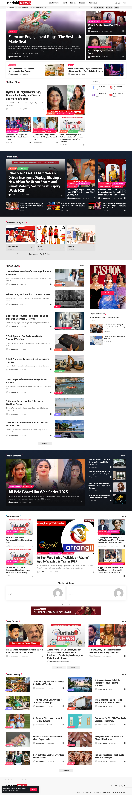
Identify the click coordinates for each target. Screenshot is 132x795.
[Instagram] (99, 95)
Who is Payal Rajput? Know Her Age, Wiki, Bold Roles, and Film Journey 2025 (80, 192)
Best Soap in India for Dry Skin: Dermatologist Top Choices (21, 69)
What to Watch (14, 456)
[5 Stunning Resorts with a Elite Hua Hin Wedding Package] (69, 407)
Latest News (13, 266)
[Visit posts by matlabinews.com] (10, 57)
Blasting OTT (105, 21)
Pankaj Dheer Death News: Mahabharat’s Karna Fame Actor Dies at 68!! (24, 651)
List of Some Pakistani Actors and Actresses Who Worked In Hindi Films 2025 (31, 205)
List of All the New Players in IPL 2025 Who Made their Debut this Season (17, 137)
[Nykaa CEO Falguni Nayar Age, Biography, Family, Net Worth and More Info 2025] (66, 100)
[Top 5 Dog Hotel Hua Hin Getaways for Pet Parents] (69, 386)
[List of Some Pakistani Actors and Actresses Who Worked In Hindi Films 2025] (12, 206)
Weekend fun (117, 186)
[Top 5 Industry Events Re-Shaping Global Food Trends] (18, 684)
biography (60, 113)
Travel (117, 7)
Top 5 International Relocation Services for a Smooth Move (108, 701)
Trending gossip (39, 131)
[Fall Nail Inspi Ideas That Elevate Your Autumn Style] (80, 758)
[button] (33, 789)
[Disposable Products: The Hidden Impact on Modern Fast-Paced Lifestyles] (69, 321)
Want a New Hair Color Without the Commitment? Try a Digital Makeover (99, 486)
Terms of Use (14, 790)
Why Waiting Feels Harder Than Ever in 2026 (28, 294)
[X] (122, 786)
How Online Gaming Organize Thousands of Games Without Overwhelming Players (85, 69)
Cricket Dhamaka (12, 128)
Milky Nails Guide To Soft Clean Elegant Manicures (109, 738)
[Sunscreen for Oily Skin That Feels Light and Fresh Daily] (80, 721)
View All (82, 265)
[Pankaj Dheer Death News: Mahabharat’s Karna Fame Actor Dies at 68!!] (24, 635)
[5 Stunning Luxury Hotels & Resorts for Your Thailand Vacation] (80, 684)
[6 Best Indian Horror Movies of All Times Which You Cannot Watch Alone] (53, 206)
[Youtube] (116, 95)
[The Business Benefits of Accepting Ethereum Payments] (69, 277)
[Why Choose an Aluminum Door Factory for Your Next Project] (119, 475)
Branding (70, 113)
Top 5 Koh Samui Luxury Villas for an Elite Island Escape (48, 701)
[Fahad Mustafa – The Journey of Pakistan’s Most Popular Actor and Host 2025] (45, 124)
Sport (57, 306)
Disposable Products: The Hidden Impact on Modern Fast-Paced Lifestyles (27, 317)
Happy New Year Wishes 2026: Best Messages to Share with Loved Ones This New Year (110, 570)
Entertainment (99, 7)
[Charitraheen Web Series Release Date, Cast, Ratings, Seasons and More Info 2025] (95, 206)
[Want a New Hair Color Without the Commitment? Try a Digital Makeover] (119, 487)
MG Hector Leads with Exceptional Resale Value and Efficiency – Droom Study (18, 570)
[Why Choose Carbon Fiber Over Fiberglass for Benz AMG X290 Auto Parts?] (119, 463)
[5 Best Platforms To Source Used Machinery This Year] (69, 364)
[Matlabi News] (18, 3)
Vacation (58, 392)
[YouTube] (124, 786)
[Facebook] (99, 87)
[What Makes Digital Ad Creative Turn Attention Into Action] (119, 499)
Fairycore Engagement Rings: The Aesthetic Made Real (31, 7)
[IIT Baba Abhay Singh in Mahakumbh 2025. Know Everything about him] (107, 635)
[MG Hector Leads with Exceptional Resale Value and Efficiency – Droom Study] (19, 557)
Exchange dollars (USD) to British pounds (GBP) (105, 317)
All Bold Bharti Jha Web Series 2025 (38, 491)
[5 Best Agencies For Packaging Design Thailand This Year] (69, 342)
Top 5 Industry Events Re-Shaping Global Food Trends (48, 682)
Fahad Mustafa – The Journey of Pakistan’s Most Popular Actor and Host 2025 (45, 137)
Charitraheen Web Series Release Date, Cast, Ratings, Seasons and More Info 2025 (114, 205)
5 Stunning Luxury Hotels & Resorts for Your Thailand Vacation (107, 683)
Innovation (66, 328)
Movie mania (73, 186)
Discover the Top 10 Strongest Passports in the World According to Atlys (114, 327)
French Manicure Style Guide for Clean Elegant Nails (47, 738)
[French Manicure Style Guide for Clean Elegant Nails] (18, 739)
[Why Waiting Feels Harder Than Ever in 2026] (69, 299)
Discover (107, 646)
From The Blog (13, 674)
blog (70, 65)
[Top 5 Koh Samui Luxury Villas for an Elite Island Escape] (18, 703)
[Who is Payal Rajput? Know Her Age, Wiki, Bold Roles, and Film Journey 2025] (81, 173)
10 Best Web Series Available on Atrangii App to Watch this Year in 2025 (63, 559)
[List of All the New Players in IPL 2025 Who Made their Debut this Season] (18, 124)
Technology (73, 131)
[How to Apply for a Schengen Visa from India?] (96, 340)
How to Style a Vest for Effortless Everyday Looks (48, 756)
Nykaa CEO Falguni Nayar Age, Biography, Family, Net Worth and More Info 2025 (23, 95)
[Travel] (51, 234)
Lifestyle (13, 31)
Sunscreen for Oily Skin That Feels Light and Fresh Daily (110, 719)
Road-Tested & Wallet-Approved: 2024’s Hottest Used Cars (19, 540)
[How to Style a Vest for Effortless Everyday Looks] (18, 758)
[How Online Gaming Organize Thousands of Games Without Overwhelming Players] (113, 70)
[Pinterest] (116, 87)
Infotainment (13, 516)
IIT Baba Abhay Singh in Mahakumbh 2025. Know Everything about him (105, 651)
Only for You (12, 621)
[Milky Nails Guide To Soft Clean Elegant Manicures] (80, 739)
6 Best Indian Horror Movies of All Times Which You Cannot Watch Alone (73, 205)
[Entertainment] (20, 234)
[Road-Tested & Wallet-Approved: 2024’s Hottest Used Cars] (19, 527)
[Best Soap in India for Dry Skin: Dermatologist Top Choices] (54, 70)
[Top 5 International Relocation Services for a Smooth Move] (80, 703)
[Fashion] (81, 234)
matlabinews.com (16, 56)
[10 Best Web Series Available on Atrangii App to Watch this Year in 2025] (65, 536)
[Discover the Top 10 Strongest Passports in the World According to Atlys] (96, 328)
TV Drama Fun (51, 131)
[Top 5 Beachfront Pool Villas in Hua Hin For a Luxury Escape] (69, 429)
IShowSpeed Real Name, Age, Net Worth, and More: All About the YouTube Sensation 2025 (111, 540)
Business (109, 7)
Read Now (108, 293)
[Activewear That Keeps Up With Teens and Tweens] (18, 721)
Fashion (12, 65)
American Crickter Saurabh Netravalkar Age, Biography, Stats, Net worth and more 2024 (111, 192)
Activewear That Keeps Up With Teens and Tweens (47, 719)
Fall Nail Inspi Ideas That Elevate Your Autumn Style (109, 756)
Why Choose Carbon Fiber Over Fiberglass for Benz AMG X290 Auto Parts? (99, 462)
